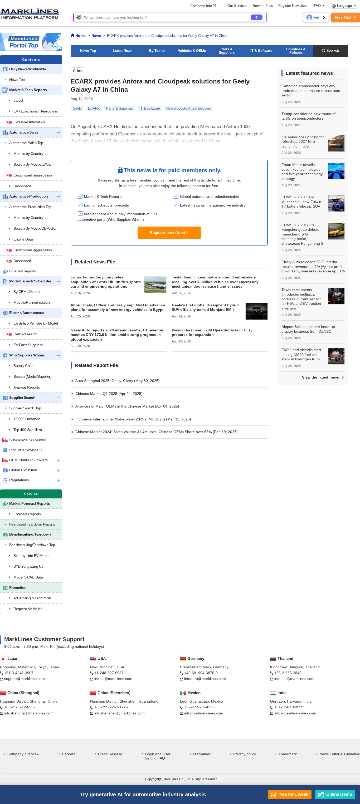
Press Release (110, 754)
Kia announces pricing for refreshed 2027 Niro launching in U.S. (302, 141)
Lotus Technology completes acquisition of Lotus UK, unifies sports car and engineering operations (106, 281)
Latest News (122, 51)
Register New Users (293, 6)
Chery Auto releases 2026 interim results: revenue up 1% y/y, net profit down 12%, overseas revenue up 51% (313, 266)
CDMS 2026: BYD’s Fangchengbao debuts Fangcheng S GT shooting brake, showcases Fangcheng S (302, 234)
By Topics (157, 51)
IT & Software (261, 51)
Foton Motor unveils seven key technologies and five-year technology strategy (302, 172)
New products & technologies (188, 108)
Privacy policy (244, 754)
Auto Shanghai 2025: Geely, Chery (104, 381)
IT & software (149, 108)
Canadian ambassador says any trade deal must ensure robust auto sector (310, 90)
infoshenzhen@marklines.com (119, 713)
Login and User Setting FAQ (158, 756)
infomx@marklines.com (203, 713)
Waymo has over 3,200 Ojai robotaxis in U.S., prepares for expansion (212, 332)
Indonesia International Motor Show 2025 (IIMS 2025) (120, 419)
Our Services (237, 6)
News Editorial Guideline (339, 754)
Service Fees (263, 6)
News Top (88, 51)
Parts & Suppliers (227, 51)
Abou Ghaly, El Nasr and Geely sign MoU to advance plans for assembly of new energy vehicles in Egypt (118, 307)
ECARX (94, 108)
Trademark (288, 754)
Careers (68, 754)
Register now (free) (167, 232)
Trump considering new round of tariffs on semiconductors (308, 116)
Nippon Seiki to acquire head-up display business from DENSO (308, 329)
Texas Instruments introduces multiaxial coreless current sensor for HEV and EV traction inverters (301, 299)
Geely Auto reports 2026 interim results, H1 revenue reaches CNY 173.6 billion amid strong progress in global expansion (117, 334)
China (77, 71)
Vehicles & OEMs (192, 51)
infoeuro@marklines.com (205, 678)
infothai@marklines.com (294, 678)
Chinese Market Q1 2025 (96, 393)
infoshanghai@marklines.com (28, 713)
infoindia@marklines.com (295, 713)
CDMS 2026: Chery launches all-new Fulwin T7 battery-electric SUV (301, 201)
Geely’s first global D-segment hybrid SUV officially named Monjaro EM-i (205, 307)
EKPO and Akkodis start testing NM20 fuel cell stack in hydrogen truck (301, 354)
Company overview (23, 754)
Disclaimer (202, 754)
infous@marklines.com (113, 678)
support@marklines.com (24, 678)
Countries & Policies (295, 51)
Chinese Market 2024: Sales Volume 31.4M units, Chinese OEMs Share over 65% (144, 432)
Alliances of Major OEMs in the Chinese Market (115, 406)
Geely (77, 108)
